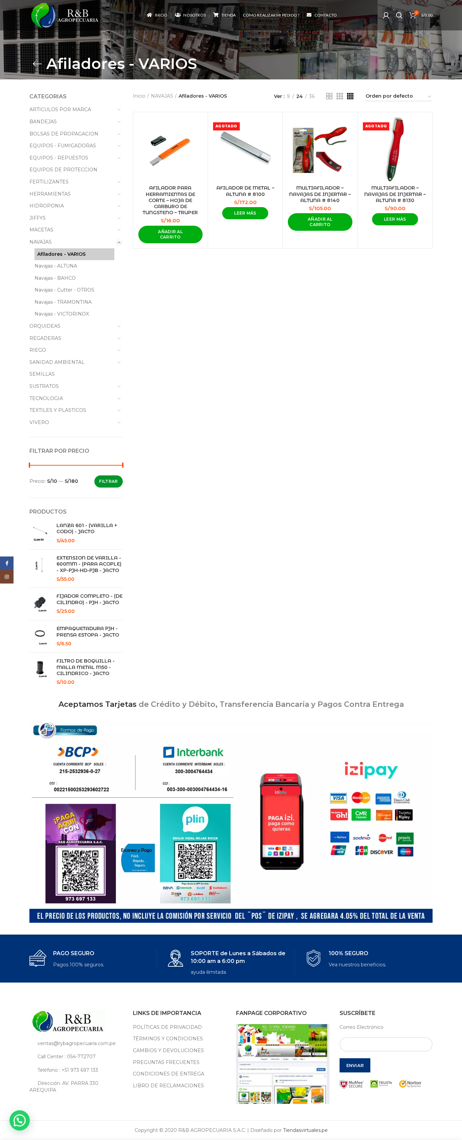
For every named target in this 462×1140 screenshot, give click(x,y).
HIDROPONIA (46, 206)
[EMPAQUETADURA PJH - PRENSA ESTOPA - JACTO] (40, 636)
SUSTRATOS (44, 386)
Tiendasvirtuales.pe (305, 1130)
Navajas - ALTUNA (55, 266)
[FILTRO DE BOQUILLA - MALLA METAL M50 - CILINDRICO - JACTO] (40, 672)
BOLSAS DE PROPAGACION (63, 134)
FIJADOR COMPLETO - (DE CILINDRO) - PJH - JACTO (89, 599)
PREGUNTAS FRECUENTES (166, 1062)
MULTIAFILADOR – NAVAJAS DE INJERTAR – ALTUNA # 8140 (320, 194)
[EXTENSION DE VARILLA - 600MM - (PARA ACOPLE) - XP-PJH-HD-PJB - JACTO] (40, 569)
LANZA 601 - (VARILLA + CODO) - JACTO (86, 528)
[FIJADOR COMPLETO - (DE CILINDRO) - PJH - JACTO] (40, 604)
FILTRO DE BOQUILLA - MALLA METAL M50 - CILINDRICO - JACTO (85, 667)
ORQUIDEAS (45, 326)
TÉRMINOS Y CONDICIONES (168, 1039)
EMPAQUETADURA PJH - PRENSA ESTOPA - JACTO (87, 631)
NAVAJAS (40, 242)
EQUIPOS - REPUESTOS (58, 158)
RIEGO (37, 350)
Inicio (139, 96)
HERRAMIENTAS (50, 194)
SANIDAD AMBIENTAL (57, 362)
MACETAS (41, 230)
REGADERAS (45, 338)
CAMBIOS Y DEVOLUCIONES (168, 1050)
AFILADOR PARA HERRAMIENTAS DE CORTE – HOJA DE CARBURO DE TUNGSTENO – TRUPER (170, 200)
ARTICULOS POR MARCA (60, 109)
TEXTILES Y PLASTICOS (57, 410)
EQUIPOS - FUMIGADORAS (62, 146)
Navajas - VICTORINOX (61, 314)
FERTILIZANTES (49, 182)
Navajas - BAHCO (55, 278)
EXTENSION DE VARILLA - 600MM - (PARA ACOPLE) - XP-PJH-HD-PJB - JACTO (88, 564)
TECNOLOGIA (46, 398)
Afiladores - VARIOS (61, 254)
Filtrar (108, 481)
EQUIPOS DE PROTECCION (63, 170)
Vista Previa (197, 128)
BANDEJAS (43, 122)
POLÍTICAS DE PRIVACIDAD (167, 1027)
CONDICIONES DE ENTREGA (168, 1074)
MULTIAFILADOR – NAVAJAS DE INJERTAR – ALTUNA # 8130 (395, 194)
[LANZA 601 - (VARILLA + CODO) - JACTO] (40, 533)
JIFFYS (37, 218)
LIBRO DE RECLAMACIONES (168, 1086)
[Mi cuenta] (386, 15)
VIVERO (39, 422)
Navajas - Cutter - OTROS (64, 290)
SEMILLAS (42, 374)
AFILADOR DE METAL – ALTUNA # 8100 (245, 191)
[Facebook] (7, 563)
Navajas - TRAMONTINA (63, 302)
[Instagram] (7, 577)
